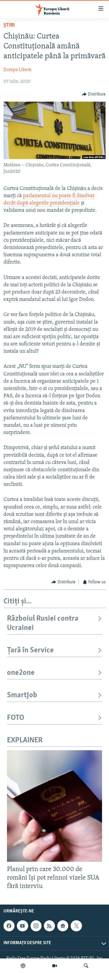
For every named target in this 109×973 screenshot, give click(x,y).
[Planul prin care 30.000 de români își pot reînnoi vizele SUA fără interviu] (54, 806)
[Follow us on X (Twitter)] (76, 925)
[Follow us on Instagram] (36, 925)
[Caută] (86, 965)
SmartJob (22, 695)
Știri (9, 25)
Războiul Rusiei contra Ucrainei (42, 623)
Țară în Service (30, 650)
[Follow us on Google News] (62, 925)
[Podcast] (23, 965)
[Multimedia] (54, 965)
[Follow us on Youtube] (22, 925)
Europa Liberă (17, 70)
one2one (21, 673)
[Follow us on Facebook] (9, 925)
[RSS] (49, 925)
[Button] (94, 94)
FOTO (15, 718)
